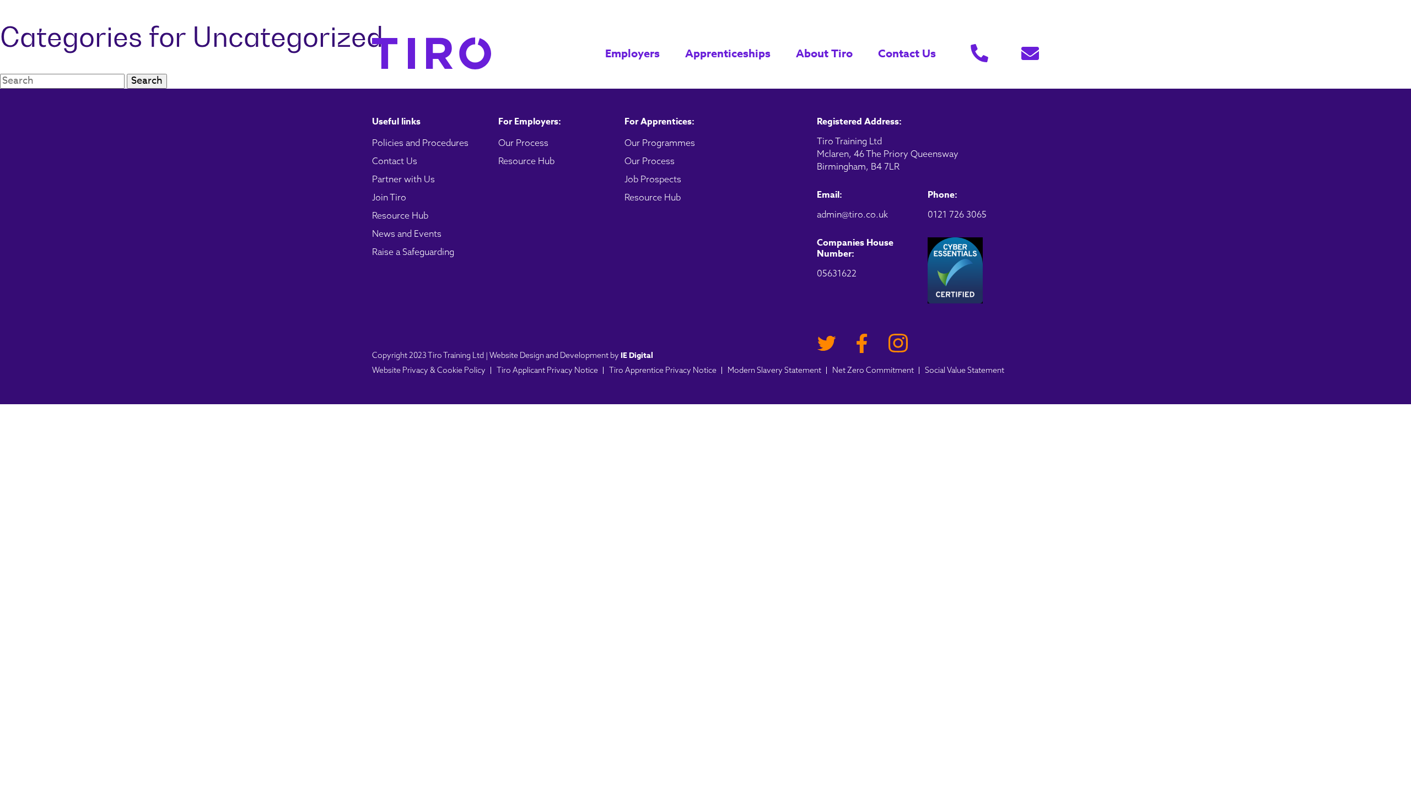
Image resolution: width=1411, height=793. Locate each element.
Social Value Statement (964, 370)
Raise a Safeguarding (413, 251)
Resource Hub (400, 215)
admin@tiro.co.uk (852, 214)
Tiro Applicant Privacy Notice (547, 370)
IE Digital (637, 355)
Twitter (826, 343)
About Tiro (824, 53)
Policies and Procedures (420, 142)
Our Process (523, 142)
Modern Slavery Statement (774, 370)
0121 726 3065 (957, 214)
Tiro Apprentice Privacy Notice (663, 370)
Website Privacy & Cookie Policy (429, 370)
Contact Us (907, 53)
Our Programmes (659, 142)
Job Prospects (652, 178)
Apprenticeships (728, 53)
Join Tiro (389, 197)
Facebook (862, 343)
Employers (632, 53)
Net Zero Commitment (873, 370)
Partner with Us (403, 178)
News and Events (406, 233)
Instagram (898, 343)
